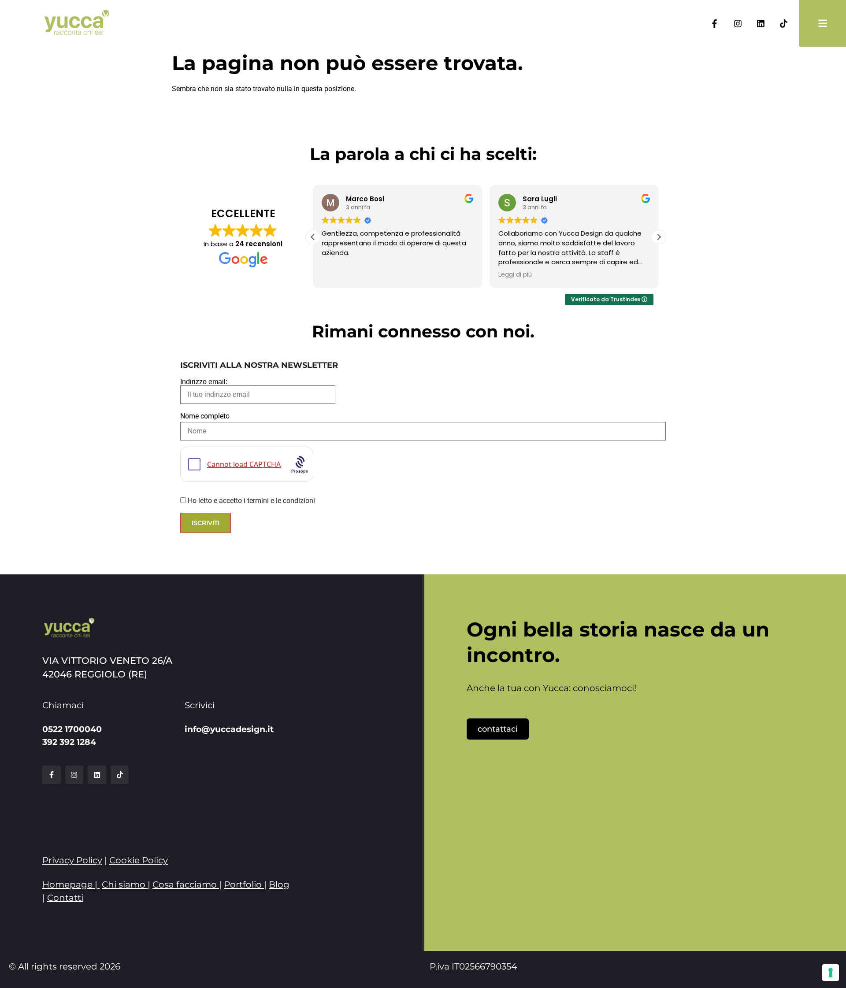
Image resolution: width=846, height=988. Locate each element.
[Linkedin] (761, 23)
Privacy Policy (72, 860)
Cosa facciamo (184, 884)
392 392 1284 (69, 741)
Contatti (65, 897)
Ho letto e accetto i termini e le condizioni (251, 500)
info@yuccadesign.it (229, 729)
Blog (279, 884)
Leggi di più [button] (515, 275)
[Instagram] (737, 23)
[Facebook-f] (714, 23)
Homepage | (71, 884)
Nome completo (205, 416)
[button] (658, 237)
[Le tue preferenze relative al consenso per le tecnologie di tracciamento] (830, 972)
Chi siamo (123, 884)
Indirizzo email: (203, 381)
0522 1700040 (72, 729)
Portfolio (243, 884)
